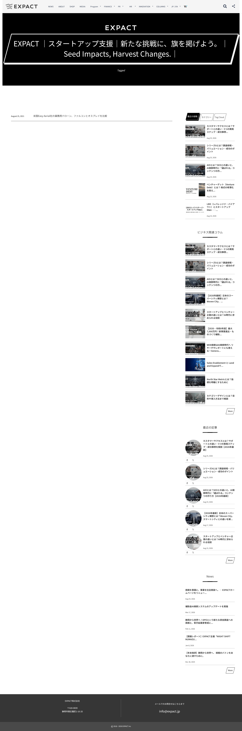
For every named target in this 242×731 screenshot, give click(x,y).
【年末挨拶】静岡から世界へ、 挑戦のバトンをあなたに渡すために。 (209, 654)
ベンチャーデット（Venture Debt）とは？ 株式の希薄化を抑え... (220, 187)
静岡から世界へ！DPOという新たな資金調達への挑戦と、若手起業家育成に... (209, 621)
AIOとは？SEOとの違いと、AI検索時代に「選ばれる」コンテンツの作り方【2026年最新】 (219, 492)
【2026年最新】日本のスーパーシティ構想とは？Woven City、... (220, 298)
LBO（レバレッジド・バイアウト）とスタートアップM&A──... (221, 206)
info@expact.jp (169, 711)
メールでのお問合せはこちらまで (169, 704)
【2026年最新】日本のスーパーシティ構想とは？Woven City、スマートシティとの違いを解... (218, 516)
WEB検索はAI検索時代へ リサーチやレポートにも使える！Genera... (220, 347)
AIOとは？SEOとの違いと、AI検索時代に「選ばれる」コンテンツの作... (221, 167)
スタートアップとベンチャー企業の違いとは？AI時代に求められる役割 (221, 314)
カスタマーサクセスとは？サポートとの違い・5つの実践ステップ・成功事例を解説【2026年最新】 (218, 445)
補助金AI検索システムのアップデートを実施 (206, 606)
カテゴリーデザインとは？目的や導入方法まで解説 (221, 397)
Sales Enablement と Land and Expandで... (220, 364)
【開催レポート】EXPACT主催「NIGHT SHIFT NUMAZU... (207, 638)
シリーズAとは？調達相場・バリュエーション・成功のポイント (221, 148)
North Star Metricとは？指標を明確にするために (220, 381)
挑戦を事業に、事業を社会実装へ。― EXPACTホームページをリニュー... (209, 591)
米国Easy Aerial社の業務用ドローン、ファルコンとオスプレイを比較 (70, 116)
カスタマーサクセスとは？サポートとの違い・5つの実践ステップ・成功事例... (221, 128)
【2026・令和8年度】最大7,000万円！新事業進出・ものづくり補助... (220, 331)
